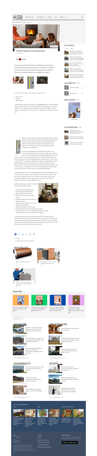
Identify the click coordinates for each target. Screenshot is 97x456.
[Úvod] (17, 17)
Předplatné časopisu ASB (43, 442)
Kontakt (39, 437)
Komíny (18, 238)
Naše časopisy (70, 100)
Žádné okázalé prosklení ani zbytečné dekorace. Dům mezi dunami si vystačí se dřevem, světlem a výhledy (54, 421)
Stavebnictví (40, 17)
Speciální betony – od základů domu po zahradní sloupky (76, 143)
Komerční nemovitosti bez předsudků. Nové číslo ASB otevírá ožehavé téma (57, 309)
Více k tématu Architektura (57, 357)
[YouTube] (27, 234)
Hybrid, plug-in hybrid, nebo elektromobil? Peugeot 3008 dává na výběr (70, 379)
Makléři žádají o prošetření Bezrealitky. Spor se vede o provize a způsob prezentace (68, 390)
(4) (55, 46)
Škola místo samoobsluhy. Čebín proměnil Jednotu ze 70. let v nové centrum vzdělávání (77, 70)
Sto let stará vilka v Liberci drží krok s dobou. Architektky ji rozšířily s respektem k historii (77, 76)
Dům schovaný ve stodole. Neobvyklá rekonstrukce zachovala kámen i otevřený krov (76, 52)
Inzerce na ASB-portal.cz (43, 440)
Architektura (29, 17)
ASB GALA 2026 (73, 93)
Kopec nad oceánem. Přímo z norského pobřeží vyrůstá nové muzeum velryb (69, 350)
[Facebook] (15, 234)
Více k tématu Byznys (55, 397)
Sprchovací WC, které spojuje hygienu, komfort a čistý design (77, 137)
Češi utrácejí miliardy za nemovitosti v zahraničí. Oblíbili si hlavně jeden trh (70, 368)
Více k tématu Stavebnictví (21, 397)
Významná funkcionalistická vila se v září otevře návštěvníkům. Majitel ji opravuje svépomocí (70, 340)
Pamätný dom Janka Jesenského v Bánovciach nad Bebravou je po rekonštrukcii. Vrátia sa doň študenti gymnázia (29, 422)
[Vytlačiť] (34, 234)
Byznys (49, 17)
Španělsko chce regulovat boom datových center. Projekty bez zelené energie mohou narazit (34, 329)
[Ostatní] (67, 17)
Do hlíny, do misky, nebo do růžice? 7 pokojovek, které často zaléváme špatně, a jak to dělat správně (42, 421)
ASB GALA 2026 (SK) (74, 87)
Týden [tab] (67, 48)
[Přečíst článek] (21, 300)
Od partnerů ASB (71, 127)
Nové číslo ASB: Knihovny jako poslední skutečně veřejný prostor (20, 309)
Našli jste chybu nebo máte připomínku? (25, 240)
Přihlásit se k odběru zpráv (70, 442)
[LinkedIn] (23, 234)
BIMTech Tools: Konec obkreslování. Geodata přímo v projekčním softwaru (33, 379)
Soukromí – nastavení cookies (44, 447)
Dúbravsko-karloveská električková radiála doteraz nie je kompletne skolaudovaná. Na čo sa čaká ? (18, 421)
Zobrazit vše (18, 318)
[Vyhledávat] (82, 17)
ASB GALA (62, 17)
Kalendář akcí (70, 83)
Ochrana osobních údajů (43, 444)
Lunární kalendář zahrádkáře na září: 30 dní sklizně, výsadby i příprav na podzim (67, 420)
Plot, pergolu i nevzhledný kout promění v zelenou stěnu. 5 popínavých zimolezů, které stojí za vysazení (78, 421)
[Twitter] (19, 234)
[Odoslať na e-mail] (30, 234)
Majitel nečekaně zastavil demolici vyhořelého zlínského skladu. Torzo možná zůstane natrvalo (35, 340)
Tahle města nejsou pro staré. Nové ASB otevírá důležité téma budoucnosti (39, 309)
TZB (56, 17)
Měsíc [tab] (72, 48)
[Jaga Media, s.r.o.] (17, 438)
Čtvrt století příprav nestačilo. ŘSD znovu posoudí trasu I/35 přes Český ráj (35, 368)
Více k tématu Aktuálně (20, 357)
